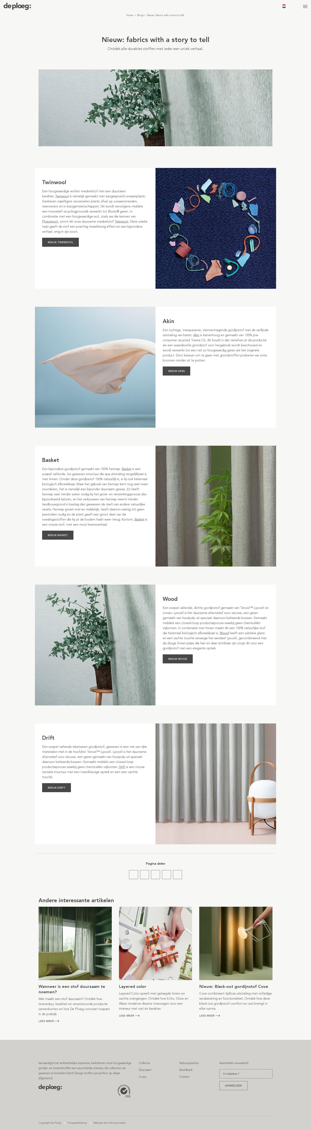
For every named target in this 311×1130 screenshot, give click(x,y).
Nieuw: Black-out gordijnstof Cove (233, 986)
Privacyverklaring (77, 1122)
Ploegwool (50, 221)
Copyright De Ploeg (50, 1122)
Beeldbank (186, 1070)
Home (129, 15)
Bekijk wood (177, 659)
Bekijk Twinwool (60, 242)
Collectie (144, 1063)
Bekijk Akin (176, 371)
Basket (126, 469)
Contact (184, 1076)
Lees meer (46, 1021)
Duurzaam (145, 1070)
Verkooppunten (189, 1063)
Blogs (140, 15)
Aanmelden (233, 1085)
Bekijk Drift (56, 787)
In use (142, 1076)
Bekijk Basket (58, 535)
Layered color (132, 986)
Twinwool (121, 221)
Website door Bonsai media (109, 1122)
